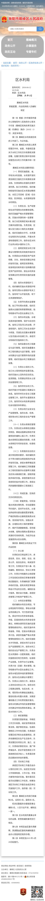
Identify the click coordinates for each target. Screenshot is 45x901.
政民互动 (10, 51)
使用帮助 (28, 866)
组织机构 (5, 66)
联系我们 (20, 866)
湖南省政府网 (16, 3)
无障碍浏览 (30, 6)
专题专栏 (31, 51)
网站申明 (12, 866)
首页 (10, 39)
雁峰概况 (31, 39)
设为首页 (39, 6)
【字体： (24, 96)
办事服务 (31, 45)
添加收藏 (39, 9)
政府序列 (15, 66)
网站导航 (4, 866)
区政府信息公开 (35, 63)
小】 (31, 96)
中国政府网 (5, 3)
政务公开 (10, 45)
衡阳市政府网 (28, 3)
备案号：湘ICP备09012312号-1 (12, 877)
